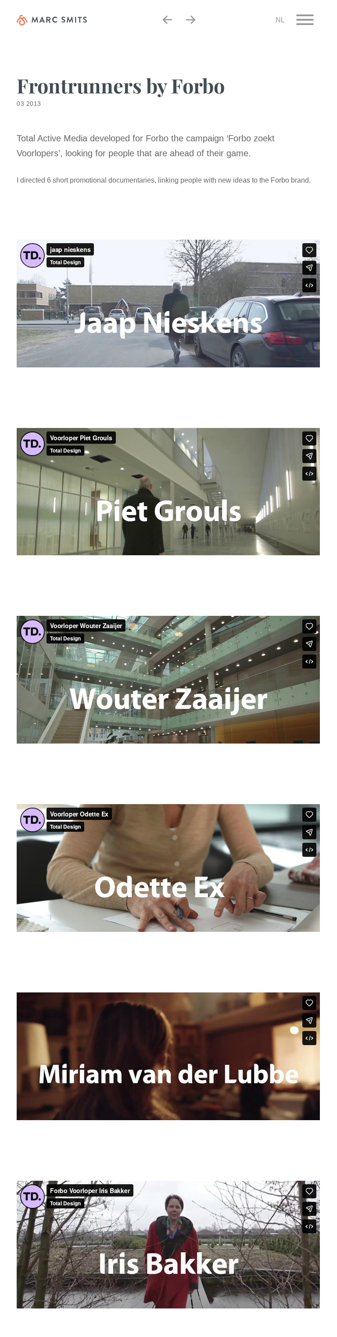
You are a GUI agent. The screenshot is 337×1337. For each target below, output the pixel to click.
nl (280, 20)
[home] (52, 20)
